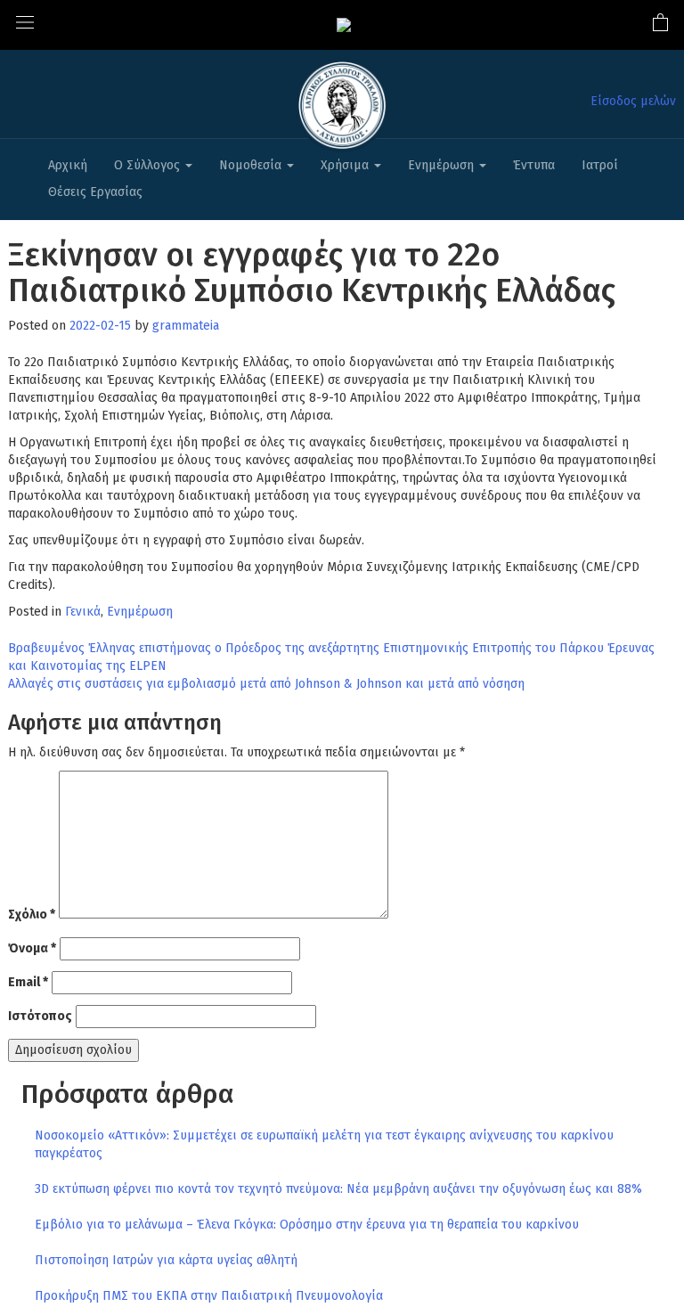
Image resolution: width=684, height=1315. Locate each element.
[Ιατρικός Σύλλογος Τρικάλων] (344, 24)
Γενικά (83, 611)
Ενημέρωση (442, 165)
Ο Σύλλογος (148, 165)
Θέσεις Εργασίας (95, 192)
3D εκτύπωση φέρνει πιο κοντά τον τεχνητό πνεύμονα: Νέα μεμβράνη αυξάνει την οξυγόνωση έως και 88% (338, 1189)
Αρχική (67, 165)
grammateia (185, 325)
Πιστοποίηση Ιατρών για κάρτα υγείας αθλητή (166, 1260)
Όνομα (32, 948)
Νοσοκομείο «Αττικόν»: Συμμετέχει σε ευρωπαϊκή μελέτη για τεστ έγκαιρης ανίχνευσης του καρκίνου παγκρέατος (324, 1144)
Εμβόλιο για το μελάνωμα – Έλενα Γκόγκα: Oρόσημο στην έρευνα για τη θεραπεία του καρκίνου (307, 1224)
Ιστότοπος (40, 1016)
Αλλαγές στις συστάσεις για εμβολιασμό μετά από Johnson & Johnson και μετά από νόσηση (266, 683)
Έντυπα (534, 165)
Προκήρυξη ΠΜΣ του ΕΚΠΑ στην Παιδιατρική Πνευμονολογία (209, 1295)
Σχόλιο (31, 914)
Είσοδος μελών (633, 101)
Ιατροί (600, 165)
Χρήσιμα (346, 165)
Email (28, 982)
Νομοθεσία (252, 165)
